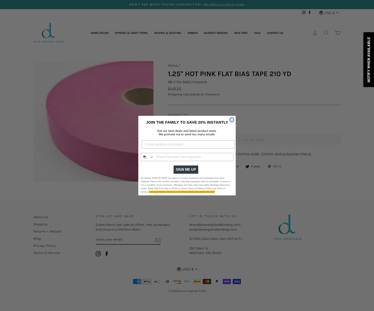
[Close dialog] (232, 120)
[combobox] (147, 157)
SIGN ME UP (186, 169)
